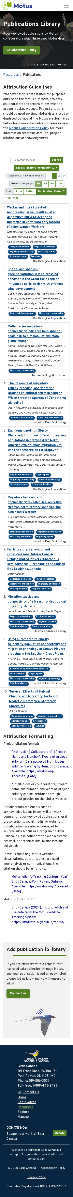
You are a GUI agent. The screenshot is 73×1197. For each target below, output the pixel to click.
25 (45, 183)
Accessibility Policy (53, 1168)
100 (59, 183)
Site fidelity (39, 721)
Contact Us (31, 1092)
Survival (39, 726)
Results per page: (22, 183)
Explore (23, 1112)
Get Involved (27, 1102)
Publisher (12, 198)
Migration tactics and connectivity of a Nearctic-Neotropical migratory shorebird (37, 602)
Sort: (9, 191)
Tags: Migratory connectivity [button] (35, 168)
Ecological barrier (45, 616)
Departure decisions (45, 247)
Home (22, 1097)
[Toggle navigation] (66, 6)
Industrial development (22, 313)
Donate (60, 1133)
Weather (35, 256)
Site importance (18, 256)
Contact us (18, 994)
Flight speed (42, 474)
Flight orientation (45, 579)
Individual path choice (22, 418)
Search (56, 160)
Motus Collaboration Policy (29, 128)
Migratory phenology (49, 479)
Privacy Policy (36, 1177)
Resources (11, 75)
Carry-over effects (19, 247)
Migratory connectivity (21, 251)
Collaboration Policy (21, 50)
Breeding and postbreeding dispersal (29, 669)
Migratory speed (46, 251)
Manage (23, 1117)
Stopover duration (41, 484)
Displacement (17, 673)
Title (19, 191)
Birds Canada (27, 1168)
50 (52, 183)
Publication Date (49, 191)
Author (30, 191)
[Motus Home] (17, 5)
